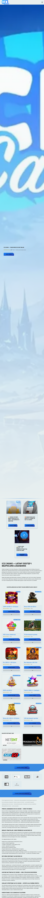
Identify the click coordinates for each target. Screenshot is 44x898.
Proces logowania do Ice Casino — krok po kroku (10, 800)
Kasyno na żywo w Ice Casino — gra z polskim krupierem (24, 802)
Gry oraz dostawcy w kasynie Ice (7, 802)
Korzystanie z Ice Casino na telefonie (29, 804)
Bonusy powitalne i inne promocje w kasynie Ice (28, 800)
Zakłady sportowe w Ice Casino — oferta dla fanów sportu (12, 804)
